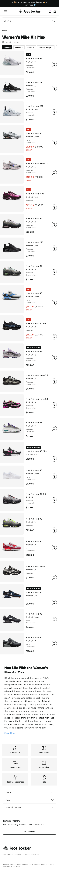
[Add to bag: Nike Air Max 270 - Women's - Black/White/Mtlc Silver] (54, 88)
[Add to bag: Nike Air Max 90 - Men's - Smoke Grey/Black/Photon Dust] (54, 643)
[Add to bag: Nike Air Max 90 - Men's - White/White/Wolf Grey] (54, 476)
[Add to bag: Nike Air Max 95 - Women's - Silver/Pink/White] (54, 357)
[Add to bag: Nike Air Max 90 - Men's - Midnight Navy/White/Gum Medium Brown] (54, 602)
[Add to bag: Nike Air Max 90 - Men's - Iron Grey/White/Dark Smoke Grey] (54, 619)
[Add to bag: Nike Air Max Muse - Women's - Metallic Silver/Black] (54, 577)
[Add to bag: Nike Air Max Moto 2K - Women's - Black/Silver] (54, 381)
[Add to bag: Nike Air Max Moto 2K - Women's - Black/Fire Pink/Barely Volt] (54, 405)
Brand (29, 47)
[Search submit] (54, 21)
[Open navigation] (5, 11)
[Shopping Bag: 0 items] (55, 11)
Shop (7, 800)
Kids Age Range (45, 47)
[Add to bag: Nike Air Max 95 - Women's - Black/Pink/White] (54, 224)
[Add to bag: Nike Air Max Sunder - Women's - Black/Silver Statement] (54, 336)
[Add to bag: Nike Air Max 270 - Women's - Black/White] (54, 64)
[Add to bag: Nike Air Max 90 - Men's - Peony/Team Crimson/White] (54, 547)
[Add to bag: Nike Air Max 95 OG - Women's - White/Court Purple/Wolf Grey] (54, 428)
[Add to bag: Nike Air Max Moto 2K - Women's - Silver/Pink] (54, 172)
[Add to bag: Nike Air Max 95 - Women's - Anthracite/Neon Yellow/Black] (54, 530)
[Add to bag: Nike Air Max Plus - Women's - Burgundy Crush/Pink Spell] (54, 207)
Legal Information (13, 807)
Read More (9, 733)
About (8, 792)
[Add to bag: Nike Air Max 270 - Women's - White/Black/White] (54, 112)
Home (4, 30)
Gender (18, 47)
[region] (29, 3)
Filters (6, 47)
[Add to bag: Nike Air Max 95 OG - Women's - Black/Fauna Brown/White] (54, 500)
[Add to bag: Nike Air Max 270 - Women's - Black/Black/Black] (54, 248)
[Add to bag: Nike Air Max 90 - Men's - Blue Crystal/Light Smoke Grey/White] (54, 302)
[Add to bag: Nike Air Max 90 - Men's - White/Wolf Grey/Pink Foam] (54, 142)
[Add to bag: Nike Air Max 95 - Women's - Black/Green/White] (54, 272)
